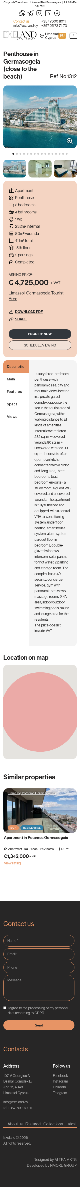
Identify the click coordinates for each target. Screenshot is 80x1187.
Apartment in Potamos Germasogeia (36, 837)
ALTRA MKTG (66, 1160)
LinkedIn (59, 1087)
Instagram (60, 1081)
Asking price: (21, 275)
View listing (12, 863)
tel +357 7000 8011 (17, 1108)
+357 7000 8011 (53, 21)
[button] (13, 154)
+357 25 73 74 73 (54, 25)
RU (62, 35)
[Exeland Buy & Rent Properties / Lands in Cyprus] (20, 35)
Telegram (60, 1093)
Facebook (60, 1076)
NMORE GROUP (63, 1165)
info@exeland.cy (25, 25)
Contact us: (21, 21)
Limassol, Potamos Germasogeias (32, 793)
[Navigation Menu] (73, 36)
